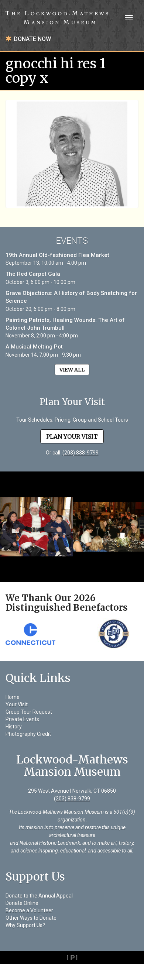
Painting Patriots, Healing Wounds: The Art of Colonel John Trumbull (65, 324)
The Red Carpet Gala (33, 274)
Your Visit (17, 704)
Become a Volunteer (29, 910)
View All (72, 369)
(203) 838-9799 (80, 453)
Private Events (22, 719)
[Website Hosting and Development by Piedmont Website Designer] (72, 957)
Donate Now (32, 38)
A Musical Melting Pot (34, 346)
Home (13, 697)
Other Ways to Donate (31, 918)
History (14, 727)
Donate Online (22, 903)
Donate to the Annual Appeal (39, 896)
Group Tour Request (29, 712)
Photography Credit (28, 734)
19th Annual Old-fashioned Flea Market (57, 255)
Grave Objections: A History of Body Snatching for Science (71, 297)
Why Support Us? (25, 925)
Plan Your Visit (72, 436)
